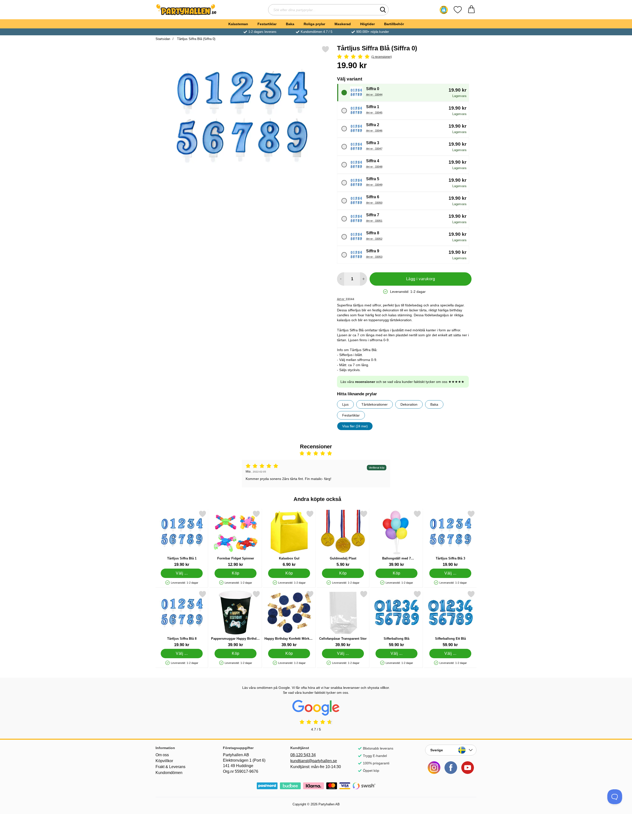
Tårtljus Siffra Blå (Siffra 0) (195, 39)
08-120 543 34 (303, 755)
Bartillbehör (394, 24)
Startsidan (163, 39)
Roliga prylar (314, 24)
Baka (290, 24)
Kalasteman (238, 24)
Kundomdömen (169, 773)
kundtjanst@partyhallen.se (313, 761)
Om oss (162, 755)
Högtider (367, 24)
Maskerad (343, 24)
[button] (443, 10)
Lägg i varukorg (420, 279)
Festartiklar (266, 24)
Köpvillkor (164, 761)
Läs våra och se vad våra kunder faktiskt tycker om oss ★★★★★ (402, 382)
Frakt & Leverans (170, 767)
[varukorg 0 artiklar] (471, 10)
